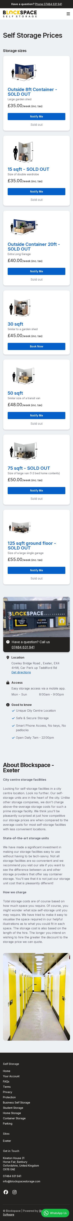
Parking (7, 1123)
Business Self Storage (16, 1102)
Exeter (7, 1140)
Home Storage (12, 1113)
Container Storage (14, 1118)
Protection (9, 1097)
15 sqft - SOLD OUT (28, 169)
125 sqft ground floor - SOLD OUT (32, 545)
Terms (7, 1086)
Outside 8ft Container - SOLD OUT (32, 92)
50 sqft (15, 393)
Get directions (21, 672)
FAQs (6, 1081)
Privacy (7, 1092)
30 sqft (15, 324)
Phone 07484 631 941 (48, 4)
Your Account (11, 1076)
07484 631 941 (23, 647)
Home (6, 1071)
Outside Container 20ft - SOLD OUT (34, 247)
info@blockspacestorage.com (21, 1181)
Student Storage (13, 1107)
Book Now (36, 346)
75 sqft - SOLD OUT (29, 468)
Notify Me (36, 116)
